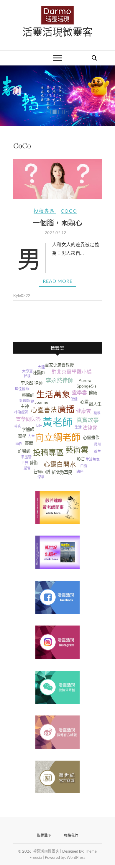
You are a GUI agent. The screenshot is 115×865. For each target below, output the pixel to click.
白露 (83, 466)
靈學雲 (79, 392)
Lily (39, 426)
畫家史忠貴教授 (59, 365)
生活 (78, 427)
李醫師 (28, 429)
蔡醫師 (28, 395)
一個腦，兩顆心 (57, 222)
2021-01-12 (55, 232)
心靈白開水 (60, 464)
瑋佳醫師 (22, 389)
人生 (31, 436)
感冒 (27, 468)
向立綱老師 (57, 437)
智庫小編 (42, 472)
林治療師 (21, 412)
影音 (81, 459)
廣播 (66, 409)
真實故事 (87, 420)
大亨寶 (27, 371)
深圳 (41, 477)
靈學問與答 (28, 419)
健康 (93, 392)
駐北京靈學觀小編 (72, 372)
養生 (97, 451)
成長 (17, 406)
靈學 (22, 436)
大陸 (41, 367)
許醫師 (24, 451)
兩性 (18, 444)
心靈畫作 (91, 437)
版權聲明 (44, 835)
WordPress (76, 857)
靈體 (29, 443)
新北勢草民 (62, 472)
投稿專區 (44, 211)
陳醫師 (39, 372)
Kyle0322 (21, 295)
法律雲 (89, 428)
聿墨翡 (26, 457)
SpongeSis (86, 386)
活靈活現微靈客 (57, 31)
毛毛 (17, 426)
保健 (74, 399)
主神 (25, 406)
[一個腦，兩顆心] (57, 179)
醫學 (97, 413)
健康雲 (83, 411)
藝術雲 (76, 450)
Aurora (85, 380)
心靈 (84, 401)
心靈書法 (44, 409)
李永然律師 (59, 380)
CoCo (69, 211)
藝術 (33, 462)
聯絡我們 (71, 835)
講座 (79, 472)
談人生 (95, 404)
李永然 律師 (31, 383)
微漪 (97, 444)
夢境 (27, 376)
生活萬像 (93, 459)
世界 (24, 463)
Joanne (41, 402)
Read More (58, 281)
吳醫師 (24, 401)
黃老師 (57, 422)
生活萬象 (53, 394)
